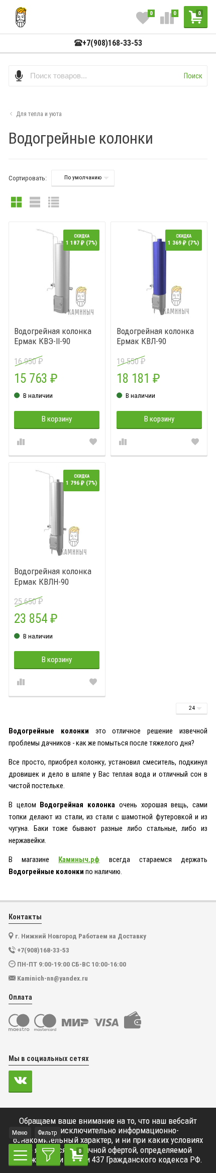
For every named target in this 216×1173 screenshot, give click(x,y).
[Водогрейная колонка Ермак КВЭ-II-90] (57, 270)
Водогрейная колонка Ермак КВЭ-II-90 (52, 336)
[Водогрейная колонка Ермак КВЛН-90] (57, 511)
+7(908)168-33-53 (112, 43)
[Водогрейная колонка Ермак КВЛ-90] (159, 270)
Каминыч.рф (78, 859)
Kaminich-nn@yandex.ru (52, 978)
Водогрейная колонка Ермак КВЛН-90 (52, 576)
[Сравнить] (20, 442)
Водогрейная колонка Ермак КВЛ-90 (155, 336)
